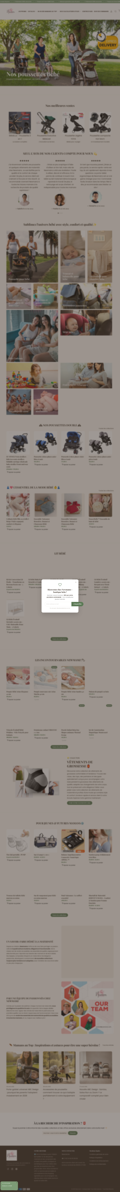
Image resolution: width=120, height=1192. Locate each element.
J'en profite (77, 604)
